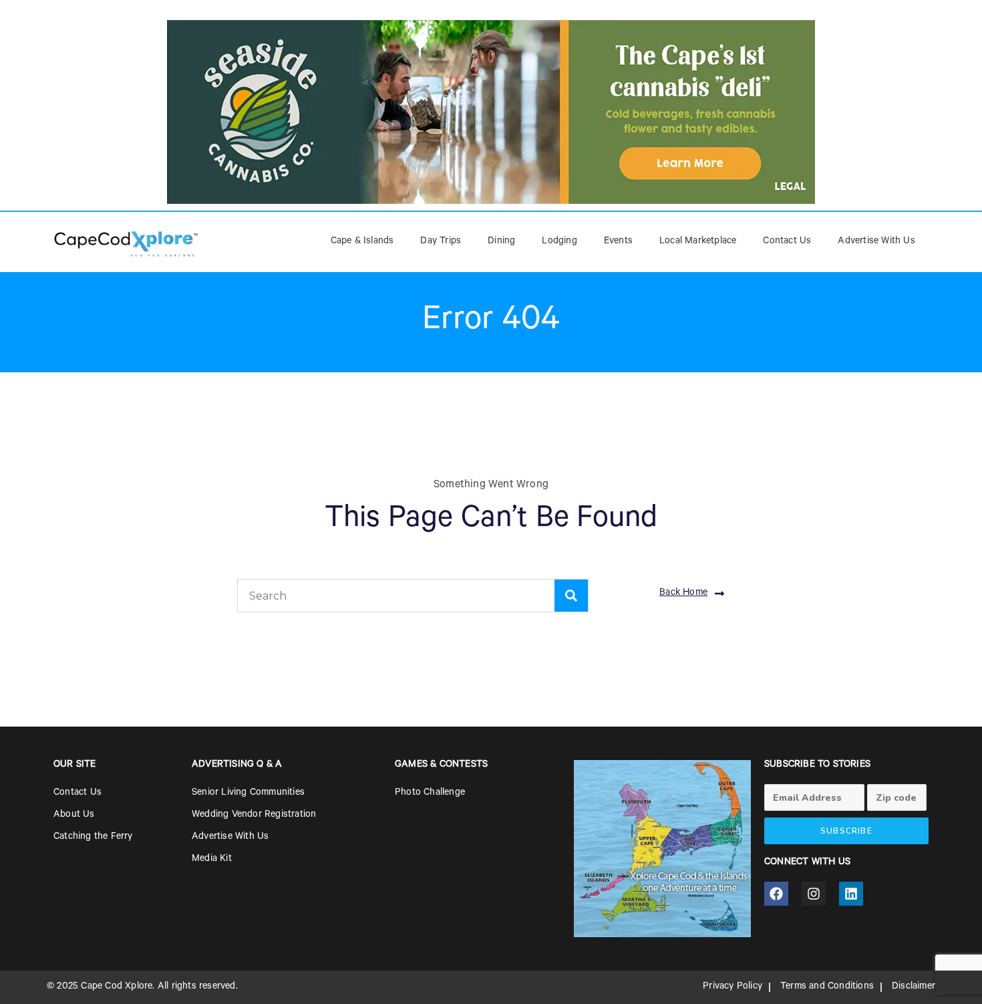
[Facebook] (776, 894)
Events (618, 242)
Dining (501, 242)
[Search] (571, 596)
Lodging (559, 242)
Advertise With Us (876, 242)
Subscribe (846, 831)
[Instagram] (814, 894)
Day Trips (440, 242)
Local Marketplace (697, 242)
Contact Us (787, 242)
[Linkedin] (851, 894)
